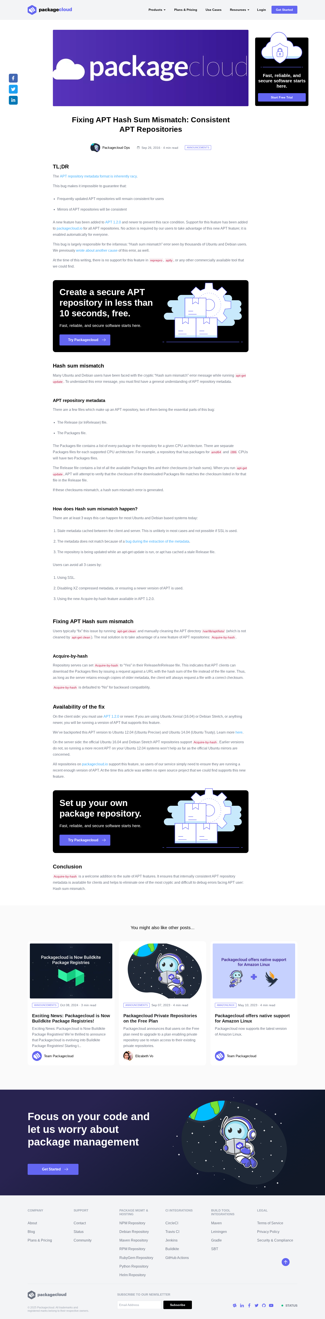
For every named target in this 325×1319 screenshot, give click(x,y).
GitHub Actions (177, 1258)
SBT (214, 1249)
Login (261, 9)
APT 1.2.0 (113, 222)
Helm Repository (132, 1275)
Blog (31, 1232)
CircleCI (171, 1223)
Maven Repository (133, 1240)
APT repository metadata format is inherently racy (98, 176)
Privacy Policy (268, 1232)
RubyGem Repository (136, 1258)
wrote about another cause (97, 250)
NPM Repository (132, 1223)
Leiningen (219, 1232)
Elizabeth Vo (144, 1056)
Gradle (216, 1240)
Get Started (284, 9)
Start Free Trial (282, 97)
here (239, 732)
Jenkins (171, 1240)
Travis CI (172, 1232)
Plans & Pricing (185, 9)
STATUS (291, 1305)
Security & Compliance (275, 1240)
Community (83, 1240)
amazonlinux (225, 1005)
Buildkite (172, 1249)
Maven (216, 1223)
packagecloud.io (69, 228)
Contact (80, 1223)
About (32, 1223)
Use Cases (214, 9)
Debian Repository (134, 1232)
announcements (198, 147)
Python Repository (133, 1266)
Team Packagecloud (58, 1056)
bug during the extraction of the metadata (157, 541)
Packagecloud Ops (116, 147)
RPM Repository (132, 1249)
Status (79, 1232)
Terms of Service (270, 1223)
